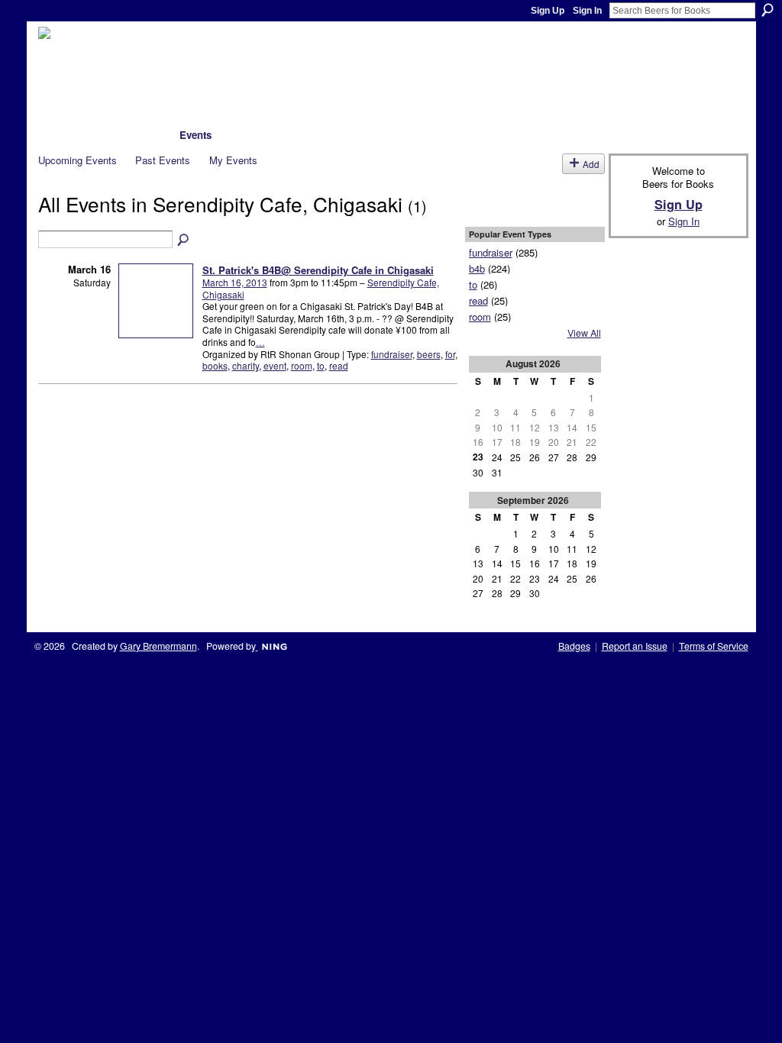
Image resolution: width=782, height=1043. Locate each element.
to (321, 365)
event (274, 365)
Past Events (162, 160)
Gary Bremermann (158, 646)
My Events (233, 160)
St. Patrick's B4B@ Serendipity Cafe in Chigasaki (318, 270)
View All (584, 333)
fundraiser (391, 353)
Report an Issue (634, 646)
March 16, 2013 (234, 282)
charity (245, 365)
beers (429, 353)
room (301, 365)
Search (767, 10)
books (215, 365)
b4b (477, 268)
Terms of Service (713, 646)
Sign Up (547, 10)
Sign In (587, 10)
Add (591, 163)
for (450, 353)
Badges (574, 646)
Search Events (184, 240)
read (338, 365)
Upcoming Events (77, 160)
